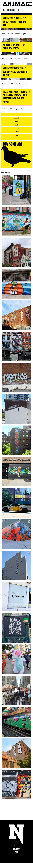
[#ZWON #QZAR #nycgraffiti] (16, 753)
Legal (16, 852)
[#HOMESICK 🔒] (16, 409)
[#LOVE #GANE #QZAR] (16, 346)
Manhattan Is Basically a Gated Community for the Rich (14, 22)
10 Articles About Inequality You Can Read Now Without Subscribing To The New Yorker (16, 97)
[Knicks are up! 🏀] (16, 534)
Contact (16, 849)
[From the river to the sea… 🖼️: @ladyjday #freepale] (16, 221)
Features (16, 114)
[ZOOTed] (16, 565)
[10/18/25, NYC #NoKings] (16, 659)
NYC (16, 125)
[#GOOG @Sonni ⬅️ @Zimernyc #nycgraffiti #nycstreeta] (16, 784)
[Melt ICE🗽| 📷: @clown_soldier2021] (16, 628)
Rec (16, 135)
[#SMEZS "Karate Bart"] (16, 471)
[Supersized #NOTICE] (16, 377)
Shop (16, 138)
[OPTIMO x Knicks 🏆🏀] (16, 440)
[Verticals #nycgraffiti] (16, 315)
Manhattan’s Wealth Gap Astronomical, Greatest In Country (15, 72)
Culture (16, 132)
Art (16, 121)
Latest (16, 118)
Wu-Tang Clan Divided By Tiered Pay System (14, 46)
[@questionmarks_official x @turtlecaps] (16, 190)
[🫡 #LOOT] (16, 503)
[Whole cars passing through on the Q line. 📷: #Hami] (16, 722)
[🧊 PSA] (16, 596)
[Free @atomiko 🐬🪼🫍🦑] (16, 284)
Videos (16, 128)
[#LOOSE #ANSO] (16, 252)
